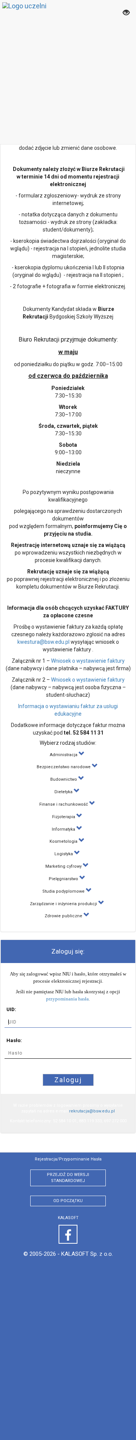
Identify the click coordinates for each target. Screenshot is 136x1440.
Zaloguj (68, 1080)
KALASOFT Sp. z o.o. (87, 1253)
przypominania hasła (67, 999)
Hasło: (14, 1040)
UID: (11, 1009)
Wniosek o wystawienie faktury (88, 661)
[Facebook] (68, 1234)
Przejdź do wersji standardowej (68, 1177)
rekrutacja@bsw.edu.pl (92, 1111)
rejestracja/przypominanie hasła (68, 1159)
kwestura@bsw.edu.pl (43, 642)
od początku (68, 1200)
